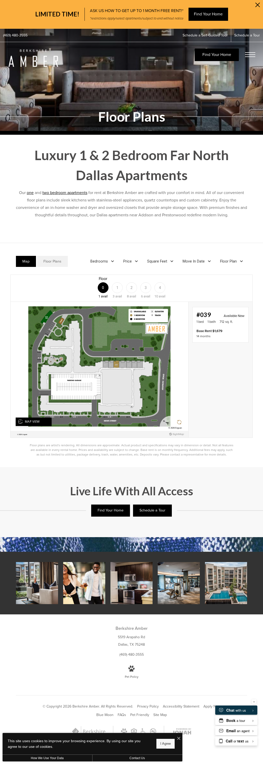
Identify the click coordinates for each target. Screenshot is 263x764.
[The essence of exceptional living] (37, 583)
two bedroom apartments (64, 193)
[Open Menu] (250, 54)
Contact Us (137, 758)
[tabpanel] (131, 366)
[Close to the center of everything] (84, 583)
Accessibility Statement (181, 706)
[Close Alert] (257, 6)
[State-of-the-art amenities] (179, 583)
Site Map (160, 715)
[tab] (26, 261)
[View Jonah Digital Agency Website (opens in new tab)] (181, 732)
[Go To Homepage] (33, 58)
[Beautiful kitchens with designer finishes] (131, 583)
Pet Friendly (139, 715)
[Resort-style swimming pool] (226, 583)
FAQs (122, 715)
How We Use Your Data (47, 758)
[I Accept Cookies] (178, 738)
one (30, 193)
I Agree (165, 744)
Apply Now (212, 706)
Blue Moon (105, 715)
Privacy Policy (148, 706)
